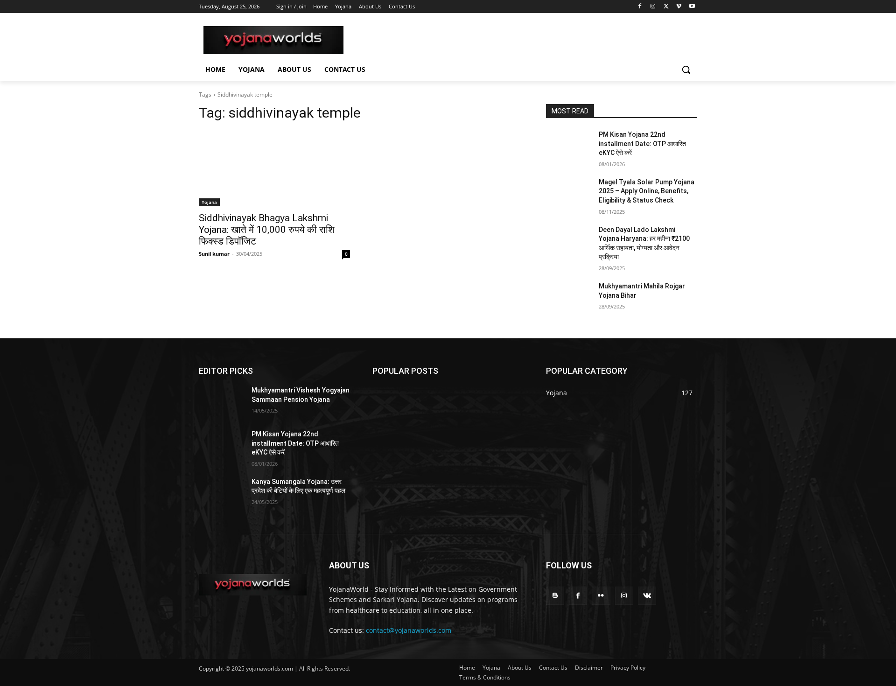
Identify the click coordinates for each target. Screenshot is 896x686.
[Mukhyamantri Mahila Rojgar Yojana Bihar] (568, 298)
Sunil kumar (214, 253)
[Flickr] (601, 596)
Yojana (209, 202)
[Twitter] (666, 6)
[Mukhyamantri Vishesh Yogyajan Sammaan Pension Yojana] (221, 402)
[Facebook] (640, 6)
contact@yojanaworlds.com (408, 630)
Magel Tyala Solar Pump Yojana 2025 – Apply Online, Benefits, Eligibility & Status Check (646, 191)
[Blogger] (555, 596)
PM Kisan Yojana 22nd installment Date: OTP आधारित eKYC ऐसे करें (642, 143)
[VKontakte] (647, 596)
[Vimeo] (678, 6)
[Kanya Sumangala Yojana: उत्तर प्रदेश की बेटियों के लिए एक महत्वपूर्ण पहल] (221, 493)
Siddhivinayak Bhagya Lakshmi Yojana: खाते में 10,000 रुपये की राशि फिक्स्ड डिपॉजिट (267, 229)
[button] (686, 69)
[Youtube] (691, 6)
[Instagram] (653, 6)
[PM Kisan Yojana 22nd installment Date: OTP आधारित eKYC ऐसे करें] (568, 146)
